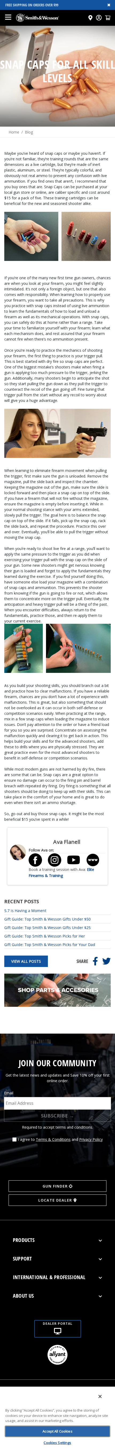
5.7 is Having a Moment (25, 910)
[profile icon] (99, 18)
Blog (29, 132)
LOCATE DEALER (55, 1200)
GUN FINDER (55, 1186)
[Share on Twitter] (106, 961)
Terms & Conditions (53, 1139)
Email (8, 1092)
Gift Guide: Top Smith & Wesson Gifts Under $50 (47, 919)
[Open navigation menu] (8, 18)
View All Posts (26, 961)
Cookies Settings (57, 1442)
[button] (108, 18)
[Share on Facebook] (95, 961)
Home (14, 132)
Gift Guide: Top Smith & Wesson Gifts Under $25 (47, 927)
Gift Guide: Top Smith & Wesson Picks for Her (44, 936)
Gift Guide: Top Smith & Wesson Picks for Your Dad (49, 944)
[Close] (100, 1396)
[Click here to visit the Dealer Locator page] (90, 17)
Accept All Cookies (57, 1431)
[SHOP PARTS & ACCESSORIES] (57, 1005)
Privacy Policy (91, 1139)
